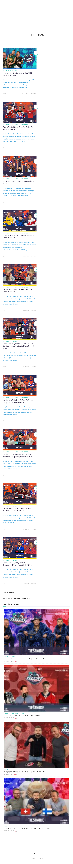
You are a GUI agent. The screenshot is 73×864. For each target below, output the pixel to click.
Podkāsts (15, 70)
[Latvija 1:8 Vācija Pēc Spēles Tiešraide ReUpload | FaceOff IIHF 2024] (36, 380)
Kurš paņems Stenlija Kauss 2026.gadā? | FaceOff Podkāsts (24, 772)
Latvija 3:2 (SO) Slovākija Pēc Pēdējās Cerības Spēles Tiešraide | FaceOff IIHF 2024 (18, 346)
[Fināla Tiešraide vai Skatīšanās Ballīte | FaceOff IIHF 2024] (36, 107)
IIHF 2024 (6, 70)
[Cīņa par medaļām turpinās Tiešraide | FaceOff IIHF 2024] (36, 215)
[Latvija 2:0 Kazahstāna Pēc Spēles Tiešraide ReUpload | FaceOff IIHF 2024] (36, 434)
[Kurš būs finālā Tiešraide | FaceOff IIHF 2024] (36, 161)
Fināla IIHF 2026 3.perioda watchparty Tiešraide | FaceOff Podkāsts (27, 828)
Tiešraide (24, 125)
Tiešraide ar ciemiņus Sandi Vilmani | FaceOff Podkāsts (22, 715)
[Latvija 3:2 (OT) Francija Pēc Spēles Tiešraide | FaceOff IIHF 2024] (36, 488)
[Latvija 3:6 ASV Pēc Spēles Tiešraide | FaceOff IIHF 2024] (36, 269)
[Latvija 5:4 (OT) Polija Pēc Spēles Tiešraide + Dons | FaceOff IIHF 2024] (36, 542)
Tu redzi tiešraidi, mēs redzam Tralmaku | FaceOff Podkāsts (24, 659)
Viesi (13, 656)
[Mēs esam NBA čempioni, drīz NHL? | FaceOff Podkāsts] (36, 53)
